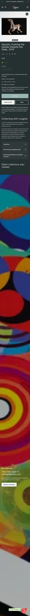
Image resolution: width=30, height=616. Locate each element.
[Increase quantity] (10, 69)
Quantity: (4, 66)
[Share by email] (15, 54)
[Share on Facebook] (6, 54)
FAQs (21, 102)
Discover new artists (9, 484)
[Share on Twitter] (9, 54)
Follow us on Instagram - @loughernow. (15, 1)
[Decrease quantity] (4, 69)
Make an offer (8, 102)
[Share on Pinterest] (12, 54)
